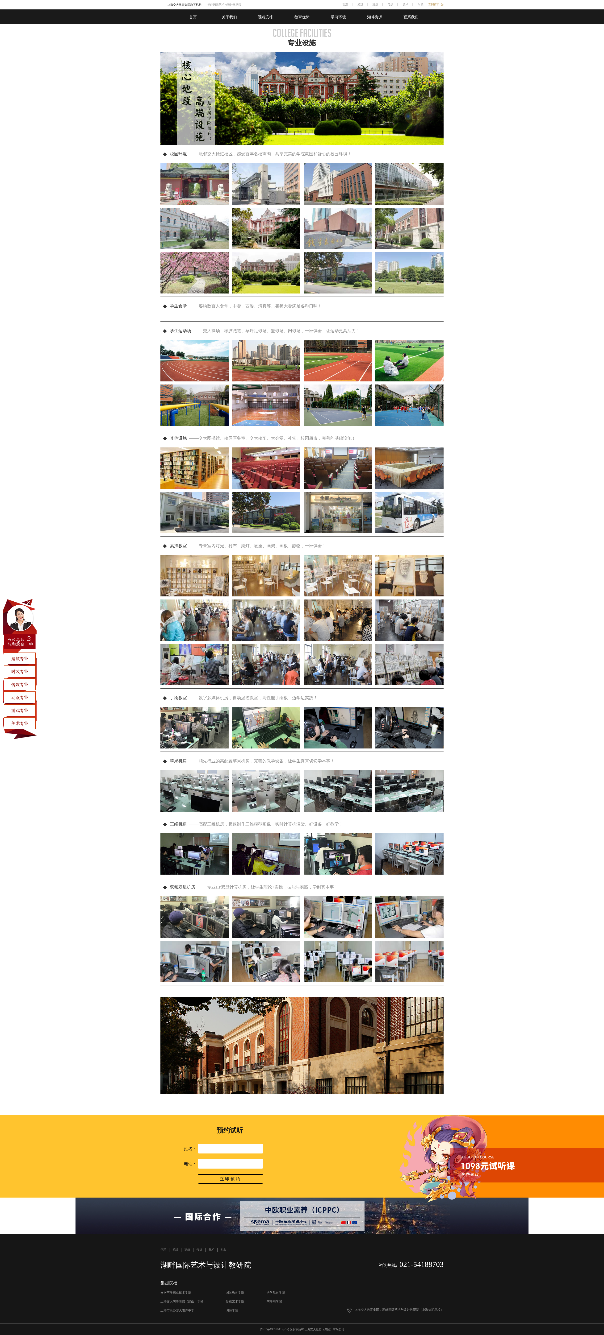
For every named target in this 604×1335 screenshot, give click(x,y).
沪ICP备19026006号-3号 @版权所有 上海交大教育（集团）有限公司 (302, 1329)
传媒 (390, 4)
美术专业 (19, 723)
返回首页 (434, 4)
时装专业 (19, 671)
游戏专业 (19, 710)
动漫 (345, 4)
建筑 (375, 4)
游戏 (360, 4)
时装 (421, 4)
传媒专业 (19, 684)
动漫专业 (19, 697)
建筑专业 (19, 658)
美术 (405, 4)
